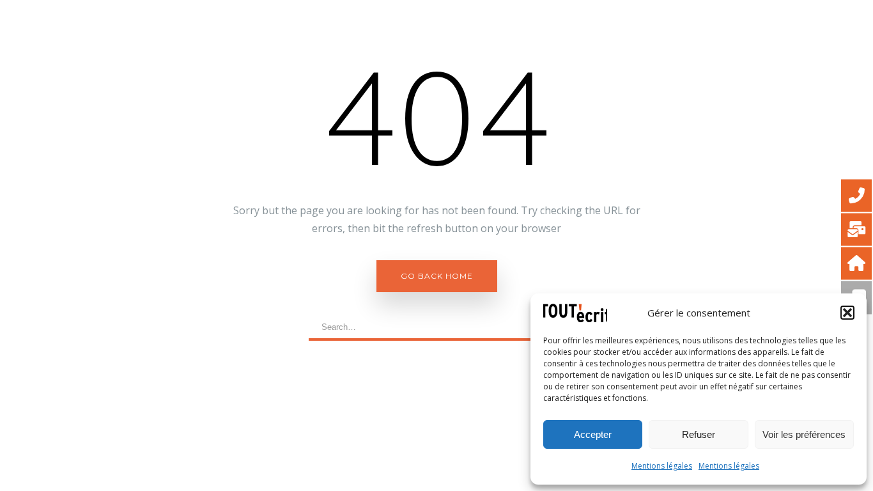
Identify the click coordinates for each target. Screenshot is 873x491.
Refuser (698, 434)
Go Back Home (437, 276)
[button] (847, 312)
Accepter (593, 434)
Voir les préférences (804, 434)
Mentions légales (661, 465)
